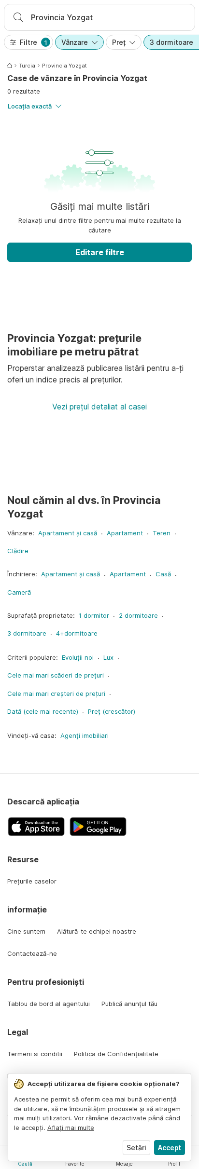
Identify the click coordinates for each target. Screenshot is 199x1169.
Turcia (27, 65)
